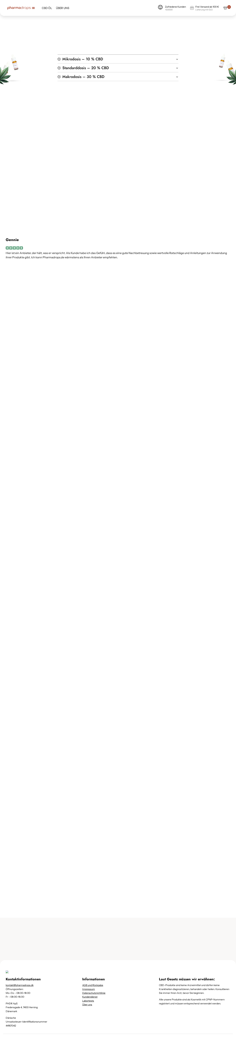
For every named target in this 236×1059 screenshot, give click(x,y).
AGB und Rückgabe (92, 985)
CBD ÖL (47, 8)
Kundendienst (89, 996)
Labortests (88, 1000)
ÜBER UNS (62, 8)
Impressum (88, 989)
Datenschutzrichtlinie (93, 993)
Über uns (87, 1004)
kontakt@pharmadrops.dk (20, 985)
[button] (118, 59)
